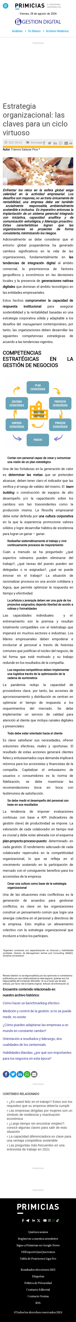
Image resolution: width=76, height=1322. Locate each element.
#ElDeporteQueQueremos (38, 1252)
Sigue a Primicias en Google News (38, 1245)
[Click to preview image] (38, 171)
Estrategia (37, 143)
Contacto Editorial (38, 1289)
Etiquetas (38, 1276)
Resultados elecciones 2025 (38, 1269)
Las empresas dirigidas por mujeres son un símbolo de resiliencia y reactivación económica (39, 1115)
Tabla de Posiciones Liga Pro (38, 1258)
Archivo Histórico (57, 31)
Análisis (17, 31)
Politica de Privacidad (38, 1283)
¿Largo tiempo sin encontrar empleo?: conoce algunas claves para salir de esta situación (37, 1128)
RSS (38, 1303)
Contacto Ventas (38, 1296)
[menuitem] (20, 31)
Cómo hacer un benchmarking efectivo (31, 1003)
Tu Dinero (34, 31)
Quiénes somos (38, 1232)
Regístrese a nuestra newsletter (38, 1238)
